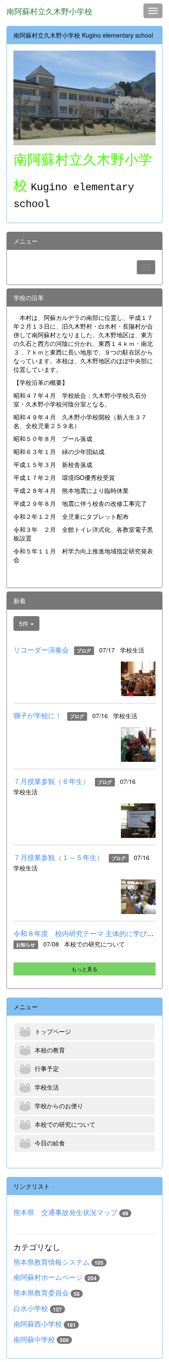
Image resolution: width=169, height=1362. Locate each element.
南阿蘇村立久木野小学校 (49, 10)
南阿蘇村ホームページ (48, 1277)
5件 (24, 623)
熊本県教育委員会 (41, 1293)
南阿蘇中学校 (34, 1339)
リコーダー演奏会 (41, 650)
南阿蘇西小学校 (37, 1324)
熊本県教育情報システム (51, 1262)
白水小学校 (30, 1308)
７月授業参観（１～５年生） (58, 857)
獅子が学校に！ (37, 715)
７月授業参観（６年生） (51, 781)
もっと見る (85, 968)
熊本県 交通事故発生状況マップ (65, 1212)
